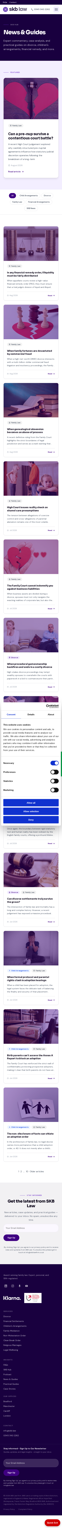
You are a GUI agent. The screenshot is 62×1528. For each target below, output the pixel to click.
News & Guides (10, 1379)
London (7, 1415)
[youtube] (26, 1286)
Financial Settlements (13, 1321)
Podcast (7, 1374)
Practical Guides (11, 1384)
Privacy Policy (9, 1509)
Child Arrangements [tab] (29, 195)
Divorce (7, 1316)
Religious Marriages (12, 1345)
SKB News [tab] (31, 208)
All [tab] (12, 195)
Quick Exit (52, 1522)
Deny (31, 820)
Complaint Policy (25, 1509)
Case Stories (9, 1388)
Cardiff (6, 1411)
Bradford (7, 1401)
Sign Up (11, 1237)
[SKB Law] (15, 9)
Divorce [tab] (47, 195)
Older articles (37, 1171)
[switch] (54, 772)
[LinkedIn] (5, 1286)
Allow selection (31, 811)
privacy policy (40, 1247)
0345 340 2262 (11, 1435)
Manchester (9, 1406)
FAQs (5, 2)
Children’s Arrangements (15, 1326)
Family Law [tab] (17, 202)
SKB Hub (7, 1369)
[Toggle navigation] (56, 9)
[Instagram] (12, 1286)
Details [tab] (31, 714)
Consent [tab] (11, 714)
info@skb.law (9, 1430)
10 (27, 1171)
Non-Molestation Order (14, 1335)
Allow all (31, 803)
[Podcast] (19, 1286)
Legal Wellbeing (10, 1350)
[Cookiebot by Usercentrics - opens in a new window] (46, 706)
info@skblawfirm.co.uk (35, 1252)
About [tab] (51, 714)
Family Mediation (11, 1330)
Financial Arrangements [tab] (39, 202)
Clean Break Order (12, 1340)
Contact (12, 2)
